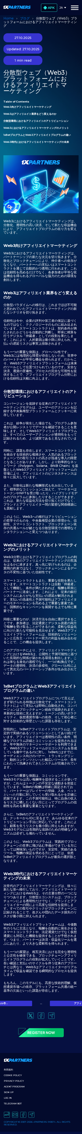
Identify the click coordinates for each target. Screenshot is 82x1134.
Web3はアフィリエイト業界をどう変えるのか (29, 113)
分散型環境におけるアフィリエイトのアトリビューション (36, 120)
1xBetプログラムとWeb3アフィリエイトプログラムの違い (37, 134)
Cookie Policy (13, 1075)
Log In (8, 1097)
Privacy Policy (14, 1080)
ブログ (25, 18)
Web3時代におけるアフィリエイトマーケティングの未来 (36, 141)
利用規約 (8, 1069)
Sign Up (9, 1092)
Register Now (41, 1032)
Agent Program (14, 1086)
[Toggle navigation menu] (75, 7)
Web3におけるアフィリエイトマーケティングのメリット (36, 127)
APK (51, 8)
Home (8, 18)
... (41, 1003)
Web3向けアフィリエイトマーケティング (27, 106)
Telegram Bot (13, 1103)
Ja (61, 7)
